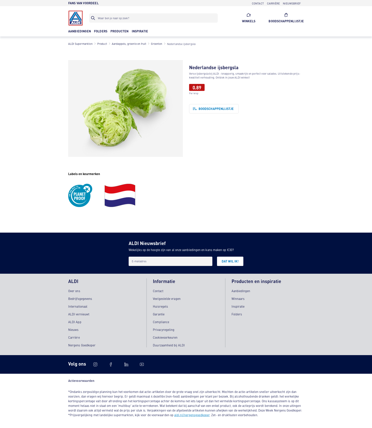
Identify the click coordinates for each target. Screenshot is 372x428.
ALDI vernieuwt (78, 314)
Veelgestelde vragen (167, 298)
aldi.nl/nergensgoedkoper (192, 415)
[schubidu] (110, 364)
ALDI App (74, 322)
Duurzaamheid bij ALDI (169, 345)
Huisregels (160, 306)
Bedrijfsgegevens (80, 298)
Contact (158, 291)
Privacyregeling (163, 329)
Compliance (161, 322)
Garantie (158, 314)
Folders (237, 314)
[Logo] (75, 18)
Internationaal (77, 306)
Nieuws (73, 329)
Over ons (74, 291)
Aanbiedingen (241, 291)
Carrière (74, 337)
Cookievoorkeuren (165, 337)
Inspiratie (238, 306)
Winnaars (238, 298)
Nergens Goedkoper (82, 345)
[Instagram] (95, 364)
